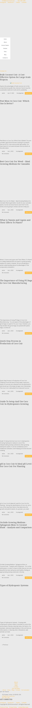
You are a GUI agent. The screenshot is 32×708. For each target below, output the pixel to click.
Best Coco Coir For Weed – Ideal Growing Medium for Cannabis (15, 162)
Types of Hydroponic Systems (14, 585)
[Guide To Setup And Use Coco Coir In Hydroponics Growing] (16, 407)
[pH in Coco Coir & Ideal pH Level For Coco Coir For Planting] (16, 470)
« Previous (5, 645)
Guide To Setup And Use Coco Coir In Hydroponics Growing (14, 402)
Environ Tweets (5, 45)
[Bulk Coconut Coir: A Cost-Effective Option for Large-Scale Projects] (16, 83)
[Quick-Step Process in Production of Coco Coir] (16, 347)
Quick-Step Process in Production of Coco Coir (11, 342)
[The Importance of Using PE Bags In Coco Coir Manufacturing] (16, 286)
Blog (5, 54)
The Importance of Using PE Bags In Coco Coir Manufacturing (16, 281)
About (5, 42)
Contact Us (5, 57)
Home (5, 39)
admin (3, 93)
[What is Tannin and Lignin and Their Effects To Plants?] (16, 226)
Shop (5, 51)
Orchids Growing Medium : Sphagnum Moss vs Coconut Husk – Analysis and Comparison (16, 525)
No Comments (5, 153)
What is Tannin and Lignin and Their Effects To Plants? (15, 221)
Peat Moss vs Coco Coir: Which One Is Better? (14, 102)
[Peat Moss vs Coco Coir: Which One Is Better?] (16, 107)
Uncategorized (20, 93)
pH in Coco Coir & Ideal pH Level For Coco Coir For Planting (15, 465)
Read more (28, 93)
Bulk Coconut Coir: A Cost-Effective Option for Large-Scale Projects (15, 77)
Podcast (5, 48)
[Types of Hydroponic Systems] (16, 589)
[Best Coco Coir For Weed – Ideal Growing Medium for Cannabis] (16, 167)
